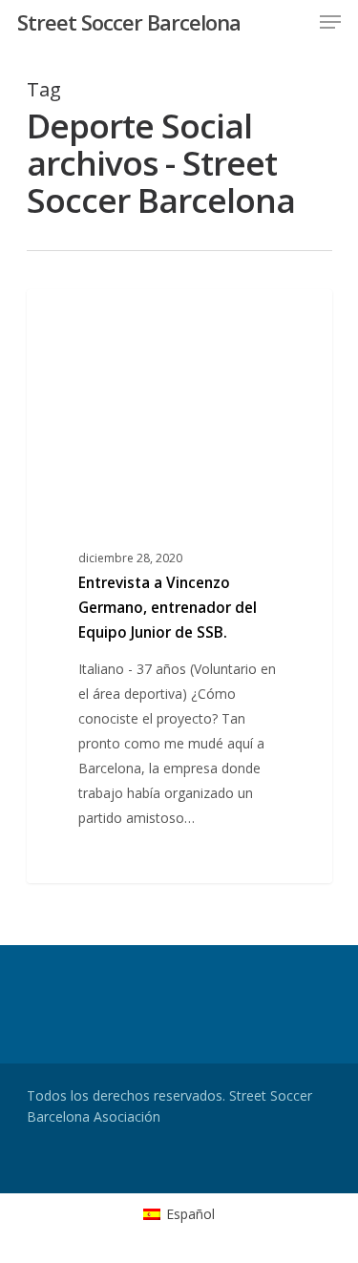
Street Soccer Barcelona (129, 21)
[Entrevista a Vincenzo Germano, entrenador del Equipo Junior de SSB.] (179, 586)
